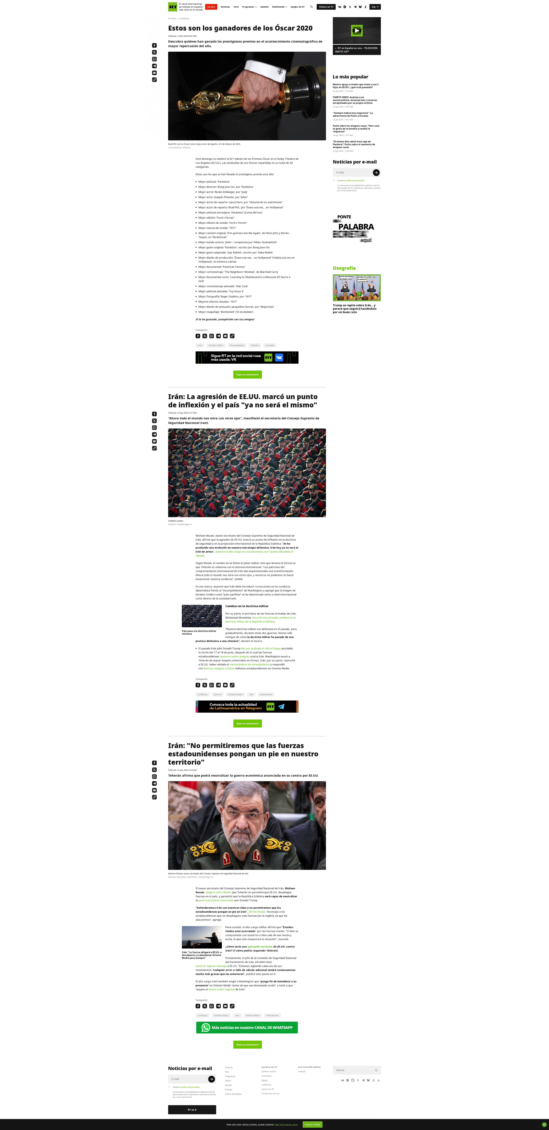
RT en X (192, 1109)
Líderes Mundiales (233, 1093)
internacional (266, 694)
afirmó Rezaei (256, 912)
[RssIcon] (378, 1080)
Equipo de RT (298, 6)
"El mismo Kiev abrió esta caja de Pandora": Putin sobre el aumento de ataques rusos (354, 144)
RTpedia (228, 1089)
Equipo (264, 1080)
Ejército (217, 694)
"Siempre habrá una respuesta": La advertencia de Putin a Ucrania (353, 114)
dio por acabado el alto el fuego (261, 648)
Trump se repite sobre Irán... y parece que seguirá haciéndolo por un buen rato (355, 308)
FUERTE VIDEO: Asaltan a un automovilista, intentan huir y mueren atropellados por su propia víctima (355, 100)
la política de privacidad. (354, 180)
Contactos (266, 1075)
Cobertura (266, 1084)
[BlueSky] (360, 7)
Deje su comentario (247, 374)
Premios (255, 345)
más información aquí (286, 1124)
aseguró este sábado (218, 892)
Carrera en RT (267, 1089)
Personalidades (237, 345)
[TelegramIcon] (355, 7)
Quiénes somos (268, 1071)
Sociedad (270, 345)
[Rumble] (345, 7)
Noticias (225, 6)
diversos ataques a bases (219, 668)
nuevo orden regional (221, 989)
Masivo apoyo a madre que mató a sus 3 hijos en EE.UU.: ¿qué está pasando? (356, 86)
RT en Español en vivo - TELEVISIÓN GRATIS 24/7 (356, 49)
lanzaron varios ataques (234, 656)
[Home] (172, 6)
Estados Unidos (216, 345)
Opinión (264, 6)
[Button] (311, 6)
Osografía (344, 268)
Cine (200, 345)
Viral (236, 6)
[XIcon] (350, 7)
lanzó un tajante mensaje (211, 966)
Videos (228, 1080)
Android (301, 1071)
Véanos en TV (326, 6)
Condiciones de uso (270, 1093)
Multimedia (278, 6)
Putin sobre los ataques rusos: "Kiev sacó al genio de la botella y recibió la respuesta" (356, 128)
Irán (251, 694)
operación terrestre (259, 947)
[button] (357, 31)
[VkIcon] (339, 7)
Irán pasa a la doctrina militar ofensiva (199, 632)
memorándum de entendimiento (250, 664)
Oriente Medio (252, 1015)
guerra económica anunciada (216, 900)
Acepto (351, 180)
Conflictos (202, 694)
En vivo (211, 6)
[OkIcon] (365, 7)
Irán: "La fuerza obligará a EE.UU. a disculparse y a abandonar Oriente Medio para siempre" (202, 955)
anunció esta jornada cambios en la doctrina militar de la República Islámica (260, 620)
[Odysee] (353, 1080)
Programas (248, 6)
